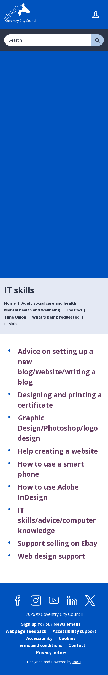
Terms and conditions (39, 645)
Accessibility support (74, 631)
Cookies (67, 638)
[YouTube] (54, 600)
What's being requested (56, 317)
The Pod (74, 309)
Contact (76, 645)
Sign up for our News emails (50, 624)
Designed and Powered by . (54, 661)
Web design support (51, 556)
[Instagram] (36, 600)
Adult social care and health (48, 303)
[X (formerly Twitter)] (90, 600)
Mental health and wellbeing (32, 309)
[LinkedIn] (72, 600)
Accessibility (39, 638)
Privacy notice (51, 652)
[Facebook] (17, 600)
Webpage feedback (26, 631)
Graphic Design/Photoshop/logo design (58, 428)
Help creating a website (58, 451)
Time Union (15, 317)
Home (10, 303)
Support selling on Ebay (57, 543)
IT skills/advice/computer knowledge (57, 520)
